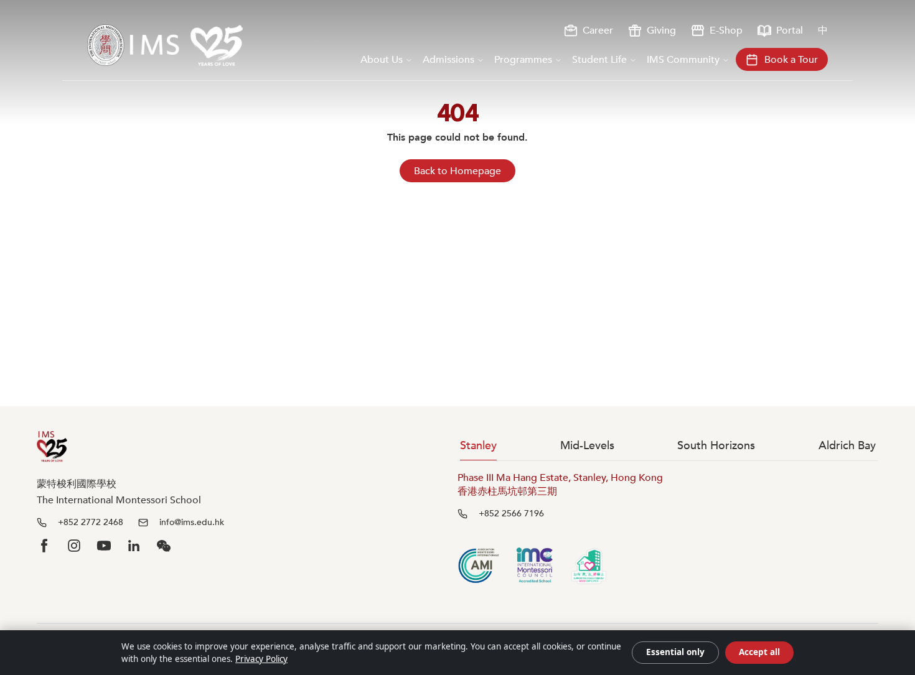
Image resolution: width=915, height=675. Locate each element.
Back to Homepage (457, 171)
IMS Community (683, 60)
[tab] (478, 445)
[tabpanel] (668, 495)
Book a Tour (791, 60)
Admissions (448, 60)
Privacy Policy (261, 658)
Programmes (523, 60)
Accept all (759, 652)
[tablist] (668, 446)
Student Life (599, 60)
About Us (381, 60)
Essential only (675, 652)
